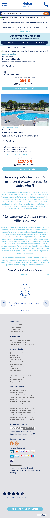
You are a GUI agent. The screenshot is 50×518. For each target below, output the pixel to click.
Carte (39, 42)
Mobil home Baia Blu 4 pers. (17, 149)
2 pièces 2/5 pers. (13, 74)
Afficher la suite (25, 31)
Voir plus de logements (17, 154)
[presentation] (3, 51)
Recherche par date (12, 13)
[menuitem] (25, 325)
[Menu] (4, 4)
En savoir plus (16, 465)
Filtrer (7, 42)
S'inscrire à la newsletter (25, 509)
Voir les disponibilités (25, 88)
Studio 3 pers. (12, 72)
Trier (23, 42)
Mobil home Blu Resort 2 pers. (17, 147)
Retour (43, 515)
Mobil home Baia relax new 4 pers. (19, 151)
